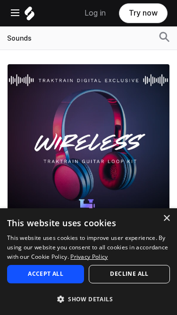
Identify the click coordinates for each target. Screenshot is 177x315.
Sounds (19, 38)
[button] (88, 298)
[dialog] (88, 261)
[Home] (29, 16)
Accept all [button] (45, 274)
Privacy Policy (89, 257)
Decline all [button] (129, 274)
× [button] (166, 218)
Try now (143, 13)
